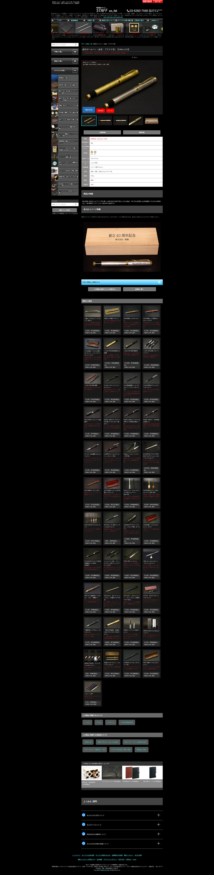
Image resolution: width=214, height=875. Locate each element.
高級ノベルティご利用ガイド (86, 859)
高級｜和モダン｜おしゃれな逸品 (108, 742)
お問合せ (128, 859)
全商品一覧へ (139, 289)
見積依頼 (100, 110)
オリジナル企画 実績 (88, 855)
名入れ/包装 (138, 855)
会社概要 (99, 859)
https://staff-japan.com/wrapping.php (113, 17)
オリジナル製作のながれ (103, 855)
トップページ (76, 855)
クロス (99, 722)
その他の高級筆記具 (127, 722)
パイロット (110, 722)
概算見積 (88, 110)
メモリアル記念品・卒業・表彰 (120, 749)
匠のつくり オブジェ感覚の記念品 (135, 742)
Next (156, 772)
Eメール (110, 110)
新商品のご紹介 (141, 749)
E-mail (134, 859)
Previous (82, 772)
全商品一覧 (88, 742)
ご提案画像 (102, 132)
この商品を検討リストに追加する (104, 289)
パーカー (87, 722)
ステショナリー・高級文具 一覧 (95, 749)
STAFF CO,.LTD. (104, 870)
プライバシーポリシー (110, 859)
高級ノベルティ (128, 855)
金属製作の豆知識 (117, 855)
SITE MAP (121, 859)
